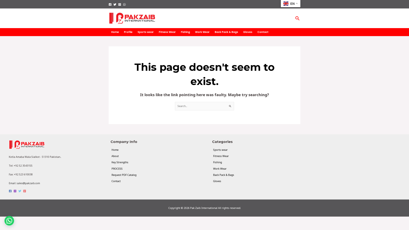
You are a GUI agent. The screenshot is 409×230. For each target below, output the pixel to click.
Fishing (185, 32)
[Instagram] (119, 4)
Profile (128, 32)
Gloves (247, 32)
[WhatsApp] (124, 4)
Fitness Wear (167, 32)
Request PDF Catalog (124, 175)
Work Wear (202, 32)
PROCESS (117, 168)
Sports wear (146, 32)
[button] (297, 18)
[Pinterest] (24, 191)
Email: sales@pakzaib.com (24, 183)
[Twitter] (114, 4)
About (115, 156)
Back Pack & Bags (226, 32)
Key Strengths (120, 162)
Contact (262, 32)
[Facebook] (110, 4)
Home (115, 32)
